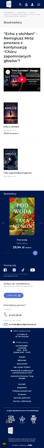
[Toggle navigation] (20, 4)
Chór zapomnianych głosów (18, 173)
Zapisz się (12, 295)
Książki (22, 357)
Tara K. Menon (22, 243)
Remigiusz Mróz (10, 130)
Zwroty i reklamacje (22, 401)
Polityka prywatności (22, 391)
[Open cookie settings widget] (4, 444)
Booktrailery (22, 12)
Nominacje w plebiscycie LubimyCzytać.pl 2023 (22, 371)
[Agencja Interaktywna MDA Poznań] (29, 445)
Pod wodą (22, 240)
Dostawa (22, 394)
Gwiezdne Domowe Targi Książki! (22, 377)
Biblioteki (22, 360)
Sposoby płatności (22, 398)
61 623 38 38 (15, 315)
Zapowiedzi (22, 364)
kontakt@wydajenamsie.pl (22, 324)
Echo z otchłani (11, 127)
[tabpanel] (22, 225)
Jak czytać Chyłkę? (22, 367)
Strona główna (9, 12)
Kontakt (22, 384)
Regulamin (22, 387)
